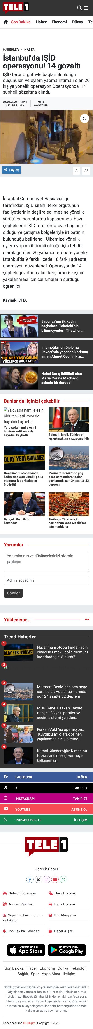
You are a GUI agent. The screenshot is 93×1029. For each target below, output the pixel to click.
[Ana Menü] (86, 8)
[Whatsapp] (63, 879)
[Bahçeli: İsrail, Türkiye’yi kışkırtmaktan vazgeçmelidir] (69, 419)
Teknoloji (78, 968)
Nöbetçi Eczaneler (22, 893)
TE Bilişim (29, 1023)
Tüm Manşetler (65, 915)
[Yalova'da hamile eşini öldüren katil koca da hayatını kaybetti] (24, 416)
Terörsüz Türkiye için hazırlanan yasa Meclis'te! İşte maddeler (67, 523)
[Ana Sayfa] (5, 22)
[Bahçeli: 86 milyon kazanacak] (24, 504)
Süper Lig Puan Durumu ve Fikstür (23, 917)
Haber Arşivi (63, 931)
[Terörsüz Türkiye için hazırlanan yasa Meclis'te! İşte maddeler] (69, 504)
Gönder (13, 593)
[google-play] (67, 950)
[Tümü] (87, 619)
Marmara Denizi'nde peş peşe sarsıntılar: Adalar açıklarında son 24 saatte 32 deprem (69, 478)
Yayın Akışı (51, 974)
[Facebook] (30, 879)
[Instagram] (46, 879)
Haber (41, 22)
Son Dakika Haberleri (24, 931)
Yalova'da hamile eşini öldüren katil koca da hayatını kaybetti (20, 431)
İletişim (69, 974)
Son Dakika (20, 22)
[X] (38, 879)
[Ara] (79, 8)
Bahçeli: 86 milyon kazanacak (17, 521)
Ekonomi (59, 22)
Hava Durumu (65, 893)
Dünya (77, 22)
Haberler (11, 49)
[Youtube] (55, 879)
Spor (35, 974)
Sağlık (23, 974)
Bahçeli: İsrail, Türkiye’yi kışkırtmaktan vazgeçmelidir (69, 436)
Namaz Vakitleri (21, 904)
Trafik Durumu (64, 904)
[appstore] (26, 950)
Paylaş (14, 170)
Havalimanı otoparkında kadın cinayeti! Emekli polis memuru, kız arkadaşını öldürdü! (23, 478)
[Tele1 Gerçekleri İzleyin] (16, 8)
